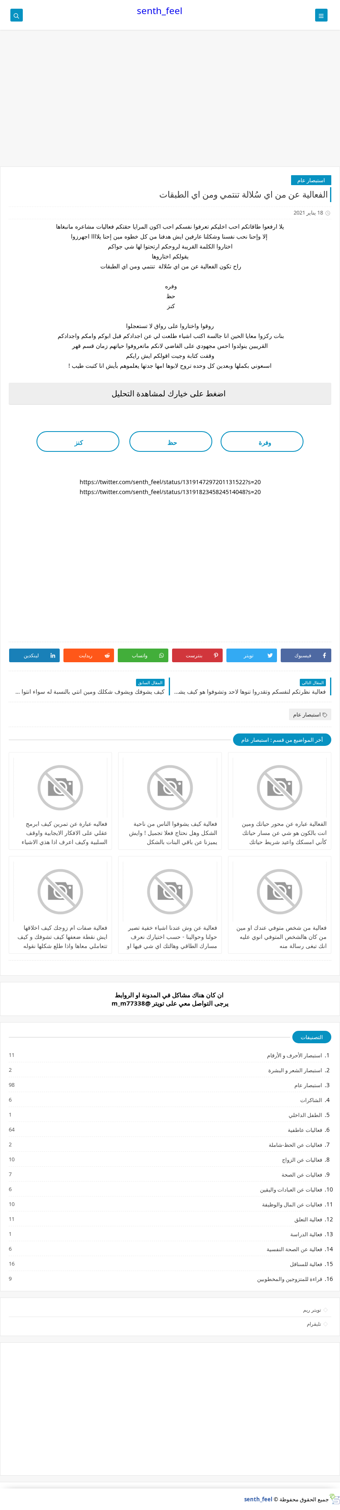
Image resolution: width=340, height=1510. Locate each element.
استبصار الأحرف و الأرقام (294, 1055)
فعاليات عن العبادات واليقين (290, 1189)
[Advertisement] (170, 102)
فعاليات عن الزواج (301, 1159)
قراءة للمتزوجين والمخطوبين (289, 1279)
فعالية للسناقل (305, 1264)
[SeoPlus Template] (334, 1499)
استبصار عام (311, 180)
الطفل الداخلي (305, 1115)
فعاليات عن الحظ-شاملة (295, 1144)
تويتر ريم (312, 1309)
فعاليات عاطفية (304, 1130)
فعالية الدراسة (305, 1234)
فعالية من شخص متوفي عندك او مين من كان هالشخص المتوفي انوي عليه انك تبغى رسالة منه (281, 937)
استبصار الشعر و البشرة (294, 1070)
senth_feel (159, 10)
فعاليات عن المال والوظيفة (291, 1204)
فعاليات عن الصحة (301, 1174)
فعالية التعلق (308, 1219)
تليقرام (314, 1323)
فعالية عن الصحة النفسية (294, 1249)
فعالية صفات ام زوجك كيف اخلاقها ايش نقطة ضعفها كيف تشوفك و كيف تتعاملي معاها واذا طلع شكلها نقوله (62, 937)
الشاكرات (310, 1100)
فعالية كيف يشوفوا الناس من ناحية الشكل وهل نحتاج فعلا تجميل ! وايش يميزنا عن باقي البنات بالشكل (173, 833)
